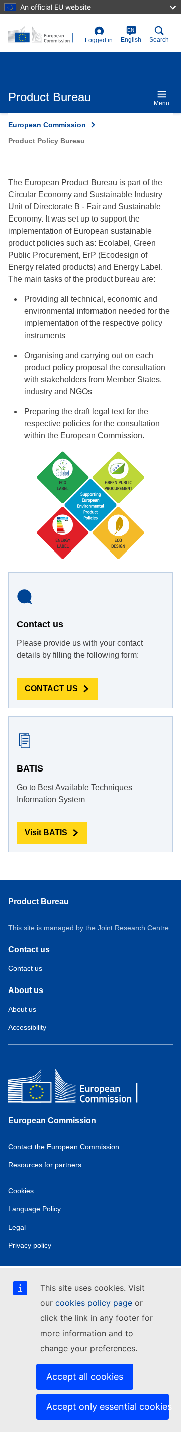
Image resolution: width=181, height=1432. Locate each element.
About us (22, 1009)
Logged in (99, 40)
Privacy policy (29, 1245)
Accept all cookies (84, 1376)
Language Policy (34, 1209)
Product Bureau (38, 901)
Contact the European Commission (63, 1147)
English (131, 35)
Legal (17, 1227)
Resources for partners (44, 1165)
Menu (161, 103)
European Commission (47, 125)
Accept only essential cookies (107, 1406)
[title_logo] (44, 35)
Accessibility (27, 1027)
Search (159, 39)
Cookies (21, 1191)
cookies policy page (93, 1303)
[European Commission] (81, 1088)
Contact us (25, 968)
